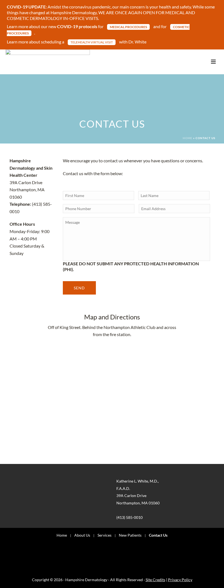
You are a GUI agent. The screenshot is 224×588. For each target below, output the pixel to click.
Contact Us (158, 535)
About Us (82, 535)
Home (187, 138)
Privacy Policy (180, 579)
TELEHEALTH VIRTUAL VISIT (91, 42)
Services (104, 535)
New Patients (130, 535)
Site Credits (155, 579)
